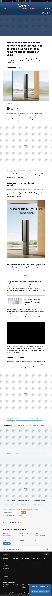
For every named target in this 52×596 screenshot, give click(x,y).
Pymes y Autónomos (15, 575)
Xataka (4, 560)
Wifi (36, 540)
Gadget (34, 34)
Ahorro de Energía (7, 538)
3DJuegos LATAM (16, 584)
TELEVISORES (7, 13)
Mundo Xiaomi (6, 568)
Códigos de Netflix (36, 504)
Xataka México (6, 584)
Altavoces (19, 34)
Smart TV (37, 538)
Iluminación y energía (7, 535)
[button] (15, 108)
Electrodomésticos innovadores (24, 425)
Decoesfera (5, 574)
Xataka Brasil (5, 586)
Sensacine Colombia (24, 587)
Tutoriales (21, 535)
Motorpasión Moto (45, 561)
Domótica (30, 34)
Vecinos (8, 34)
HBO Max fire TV (16, 504)
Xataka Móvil (5, 561)
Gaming (42, 34)
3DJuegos (14, 560)
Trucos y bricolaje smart (40, 535)
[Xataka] (1, 1)
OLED (47, 34)
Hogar (38, 425)
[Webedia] (6, 554)
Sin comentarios (12, 67)
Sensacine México (26, 584)
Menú (5, 8)
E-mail (23, 67)
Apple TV (24, 34)
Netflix (13, 34)
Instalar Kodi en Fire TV (26, 504)
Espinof (23, 561)
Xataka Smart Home (26, 6)
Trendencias (5, 573)
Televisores (5, 533)
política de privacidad (20, 515)
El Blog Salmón (15, 573)
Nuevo (46, 8)
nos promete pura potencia (27, 174)
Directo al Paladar (35, 560)
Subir (45, 554)
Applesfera (5, 563)
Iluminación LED (22, 538)
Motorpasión (44, 560)
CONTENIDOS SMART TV (16, 13)
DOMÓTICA (36, 13)
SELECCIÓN (25, 13)
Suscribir (23, 512)
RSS (18, 522)
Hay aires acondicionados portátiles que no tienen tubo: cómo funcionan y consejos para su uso (29, 500)
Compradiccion (6, 576)
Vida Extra (15, 561)
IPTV (43, 504)
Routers (4, 540)
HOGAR (30, 13)
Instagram (45, 13)
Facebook (17, 67)
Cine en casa (21, 540)
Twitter (49, 13)
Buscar (47, 549)
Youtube (47, 13)
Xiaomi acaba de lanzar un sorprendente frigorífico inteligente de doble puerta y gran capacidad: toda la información (25, 420)
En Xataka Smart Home (28, 297)
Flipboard (43, 13)
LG (38, 34)
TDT (5, 34)
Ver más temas (6, 543)
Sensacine (24, 560)
